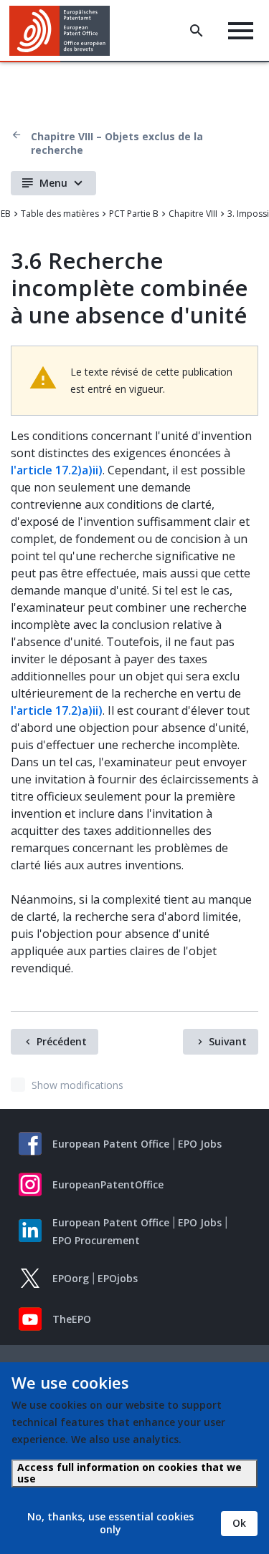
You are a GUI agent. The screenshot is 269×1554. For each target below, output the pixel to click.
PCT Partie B (134, 213)
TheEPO (71, 1319)
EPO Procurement (96, 1240)
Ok (239, 1523)
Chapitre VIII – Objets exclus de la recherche (117, 143)
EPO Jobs (200, 1143)
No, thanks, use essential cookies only (110, 1523)
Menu (53, 183)
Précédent (62, 1041)
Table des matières (60, 213)
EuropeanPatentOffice (108, 1184)
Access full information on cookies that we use (129, 1472)
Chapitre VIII (193, 213)
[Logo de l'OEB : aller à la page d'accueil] (65, 31)
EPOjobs (118, 1278)
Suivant (228, 1041)
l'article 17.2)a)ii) (57, 470)
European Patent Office (110, 1143)
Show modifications (77, 1085)
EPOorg (70, 1278)
